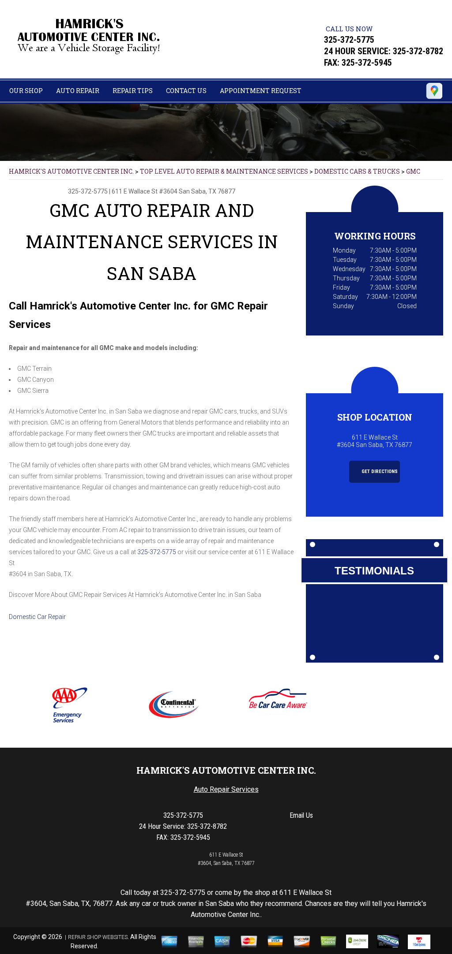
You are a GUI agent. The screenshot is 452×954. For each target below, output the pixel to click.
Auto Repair (77, 90)
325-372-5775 (349, 39)
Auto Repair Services (226, 789)
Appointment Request (260, 90)
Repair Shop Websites (98, 937)
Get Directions (379, 471)
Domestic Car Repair (37, 616)
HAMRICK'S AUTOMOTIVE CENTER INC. (71, 171)
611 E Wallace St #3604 (144, 191)
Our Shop (26, 90)
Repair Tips (133, 90)
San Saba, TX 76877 (207, 191)
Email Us (301, 815)
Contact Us (186, 90)
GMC (413, 171)
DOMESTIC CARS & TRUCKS (357, 171)
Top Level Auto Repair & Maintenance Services (224, 171)
